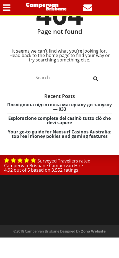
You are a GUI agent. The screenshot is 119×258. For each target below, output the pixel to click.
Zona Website (93, 231)
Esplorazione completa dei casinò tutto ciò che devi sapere (59, 120)
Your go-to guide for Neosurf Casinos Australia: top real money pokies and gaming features (60, 134)
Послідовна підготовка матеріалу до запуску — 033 (59, 107)
